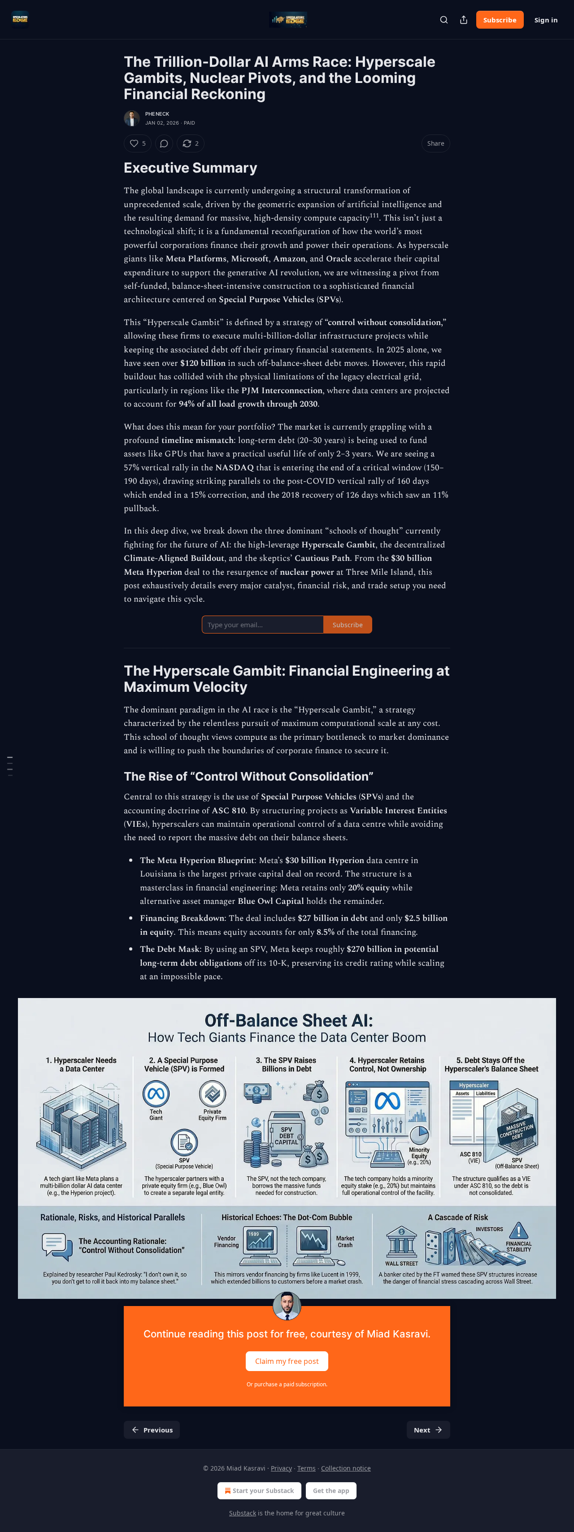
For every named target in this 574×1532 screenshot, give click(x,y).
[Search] (444, 20)
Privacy (281, 1468)
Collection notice (346, 1468)
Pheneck (157, 114)
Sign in (546, 19)
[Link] (111, 168)
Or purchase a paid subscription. (287, 1384)
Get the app (331, 1490)
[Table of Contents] (10, 766)
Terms (306, 1468)
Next (422, 1429)
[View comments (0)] (164, 143)
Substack (242, 1513)
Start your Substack (263, 1490)
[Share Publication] (464, 20)
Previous (158, 1429)
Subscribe (500, 19)
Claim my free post (287, 1361)
